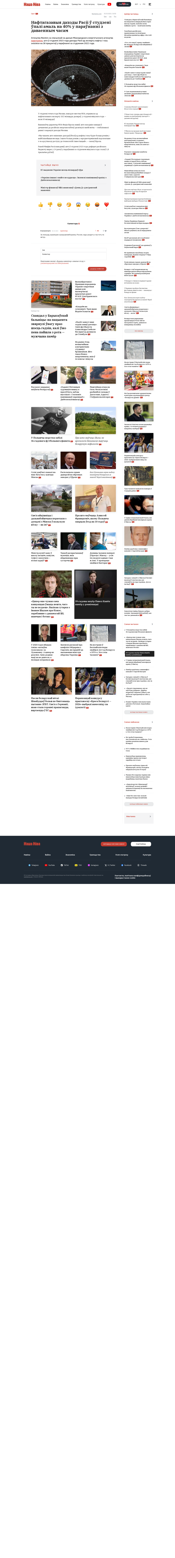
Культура (101, 4)
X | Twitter (111, 865)
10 (87, 707)
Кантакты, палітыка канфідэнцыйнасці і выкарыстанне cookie (133, 876)
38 (50, 710)
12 (71, 441)
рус (144, 4)
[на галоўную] (32, 4)
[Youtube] (109, 4)
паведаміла (37, 40)
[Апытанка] (150, 816)
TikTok (66, 865)
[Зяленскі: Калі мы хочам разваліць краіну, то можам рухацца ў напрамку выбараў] (139, 416)
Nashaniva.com (96, 14)
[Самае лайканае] (152, 722)
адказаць (64, 231)
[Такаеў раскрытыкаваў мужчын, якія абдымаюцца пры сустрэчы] (73, 548)
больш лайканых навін (139, 804)
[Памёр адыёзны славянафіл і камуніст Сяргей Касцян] (139, 539)
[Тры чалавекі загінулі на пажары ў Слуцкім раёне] (139, 479)
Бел (136, 4)
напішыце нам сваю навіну (113, 844)
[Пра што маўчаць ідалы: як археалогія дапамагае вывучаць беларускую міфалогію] (95, 426)
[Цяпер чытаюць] (152, 14)
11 (143, 240)
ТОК (80, 865)
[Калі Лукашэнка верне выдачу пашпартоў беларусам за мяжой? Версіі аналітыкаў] (103, 465)
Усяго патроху (89, 4)
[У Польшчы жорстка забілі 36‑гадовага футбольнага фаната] (51, 426)
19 (109, 563)
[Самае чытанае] (152, 624)
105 (106, 522)
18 (52, 617)
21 (146, 551)
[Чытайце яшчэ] (105, 165)
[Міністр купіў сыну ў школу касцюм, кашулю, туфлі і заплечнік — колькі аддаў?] (44, 548)
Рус (115, 16)
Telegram (35, 865)
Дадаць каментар (97, 269)
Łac (110, 16)
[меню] (150, 4)
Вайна (55, 4)
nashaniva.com (28, 877)
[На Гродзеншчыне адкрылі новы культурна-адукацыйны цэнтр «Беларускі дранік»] (139, 385)
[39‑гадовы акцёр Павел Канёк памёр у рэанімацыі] (95, 594)
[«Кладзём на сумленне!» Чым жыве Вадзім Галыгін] (95, 310)
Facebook (127, 865)
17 (133, 522)
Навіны (48, 4)
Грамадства (76, 4)
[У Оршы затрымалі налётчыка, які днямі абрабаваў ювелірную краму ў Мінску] (139, 509)
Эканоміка (65, 4)
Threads (144, 865)
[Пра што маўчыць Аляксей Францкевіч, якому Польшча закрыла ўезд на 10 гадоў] (95, 505)
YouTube (51, 865)
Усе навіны (139, 331)
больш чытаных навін (138, 712)
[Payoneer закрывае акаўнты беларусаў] (44, 383)
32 (141, 428)
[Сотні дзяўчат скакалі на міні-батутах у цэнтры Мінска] (44, 465)
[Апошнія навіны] (152, 101)
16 (71, 560)
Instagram (95, 865)
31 (114, 477)
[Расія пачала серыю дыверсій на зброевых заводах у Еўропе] (73, 465)
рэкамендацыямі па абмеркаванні (55, 263)
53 (52, 660)
